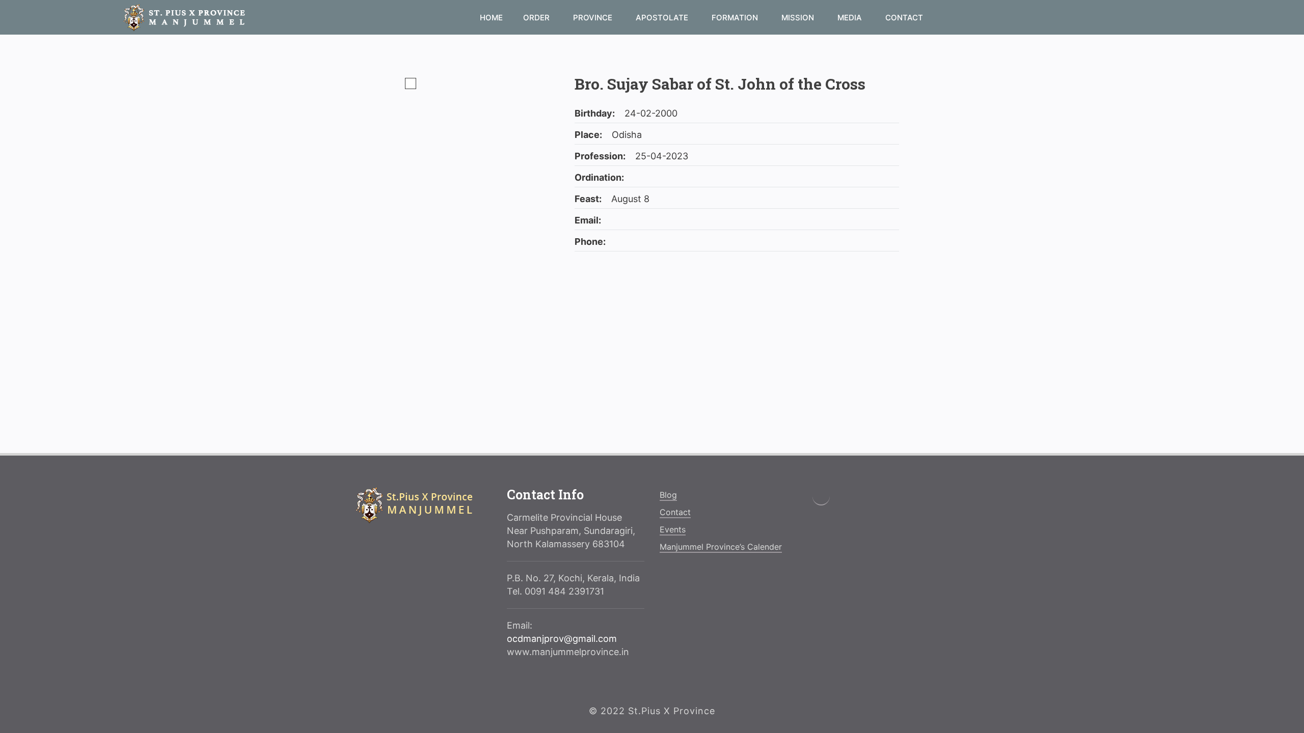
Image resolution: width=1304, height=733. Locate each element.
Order (537, 17)
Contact (904, 17)
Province (593, 17)
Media (850, 17)
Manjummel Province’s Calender (721, 547)
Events (673, 529)
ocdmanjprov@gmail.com (562, 638)
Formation (736, 17)
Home (491, 17)
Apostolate (663, 17)
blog (668, 495)
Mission (798, 17)
